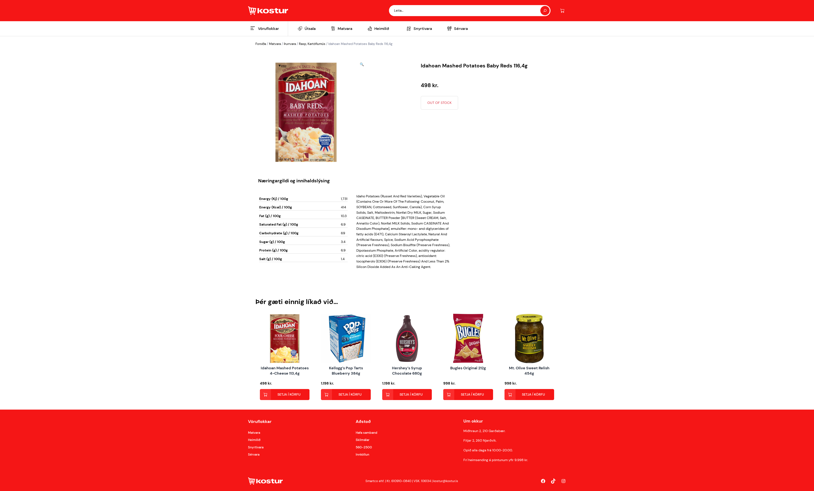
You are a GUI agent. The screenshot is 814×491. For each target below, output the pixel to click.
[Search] (545, 10)
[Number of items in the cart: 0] (562, 10)
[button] (362, 112)
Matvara (275, 44)
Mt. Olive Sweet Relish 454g (529, 370)
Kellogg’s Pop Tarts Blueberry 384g (346, 370)
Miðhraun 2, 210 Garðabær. (484, 431)
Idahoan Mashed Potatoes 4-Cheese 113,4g (285, 370)
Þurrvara (290, 44)
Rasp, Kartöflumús (312, 44)
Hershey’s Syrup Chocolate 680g (407, 370)
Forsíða (260, 44)
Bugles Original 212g (468, 368)
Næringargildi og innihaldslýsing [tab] (294, 181)
